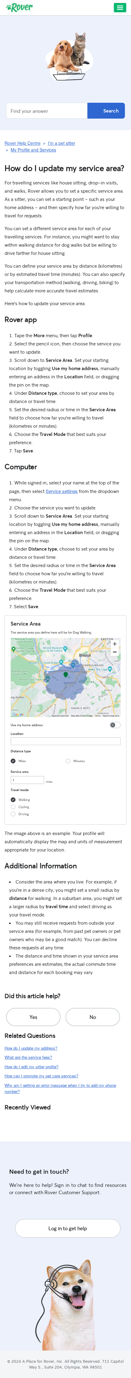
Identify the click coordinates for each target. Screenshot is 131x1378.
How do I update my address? (31, 1048)
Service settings (62, 491)
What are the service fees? (28, 1057)
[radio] (33, 1017)
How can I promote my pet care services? (41, 1076)
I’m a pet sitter (61, 143)
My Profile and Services (33, 150)
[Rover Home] (20, 8)
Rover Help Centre (23, 143)
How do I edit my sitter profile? (31, 1066)
